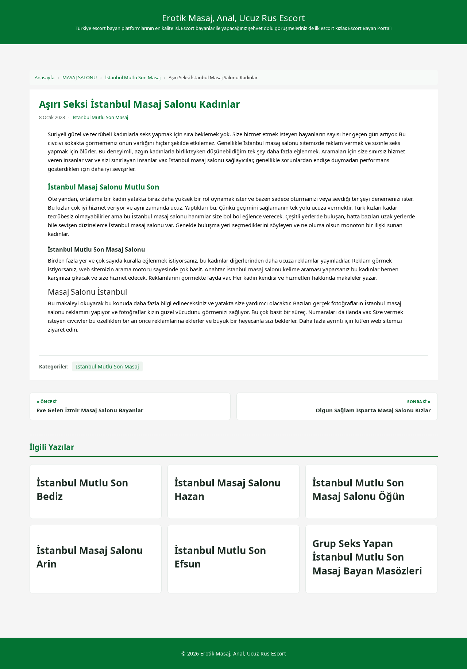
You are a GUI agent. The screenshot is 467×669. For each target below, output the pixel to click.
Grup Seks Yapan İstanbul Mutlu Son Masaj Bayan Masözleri (367, 557)
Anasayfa (44, 77)
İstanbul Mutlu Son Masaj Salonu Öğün (358, 489)
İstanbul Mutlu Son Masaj (133, 77)
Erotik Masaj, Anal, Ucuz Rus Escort (233, 18)
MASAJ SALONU (79, 77)
